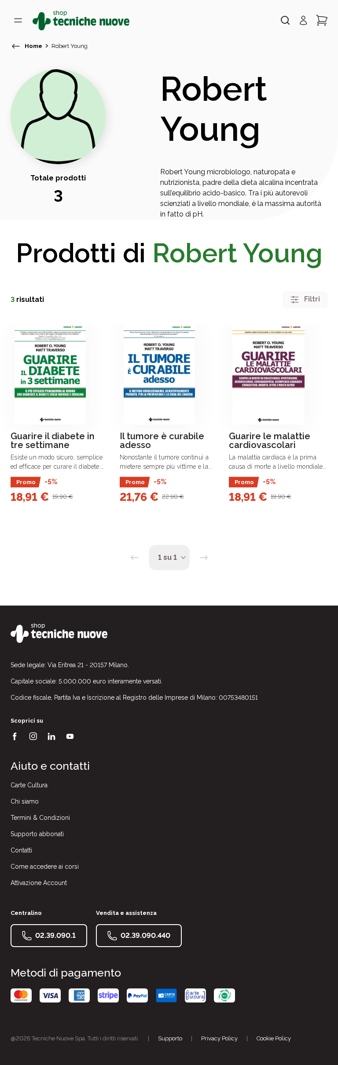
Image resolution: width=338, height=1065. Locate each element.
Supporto (170, 1038)
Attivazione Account (39, 882)
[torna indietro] (16, 46)
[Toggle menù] (18, 20)
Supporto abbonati (37, 833)
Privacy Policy (219, 1038)
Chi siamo (25, 801)
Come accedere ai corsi (45, 866)
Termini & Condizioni (40, 817)
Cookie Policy (274, 1038)
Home (33, 46)
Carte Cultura (29, 785)
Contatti (21, 850)
